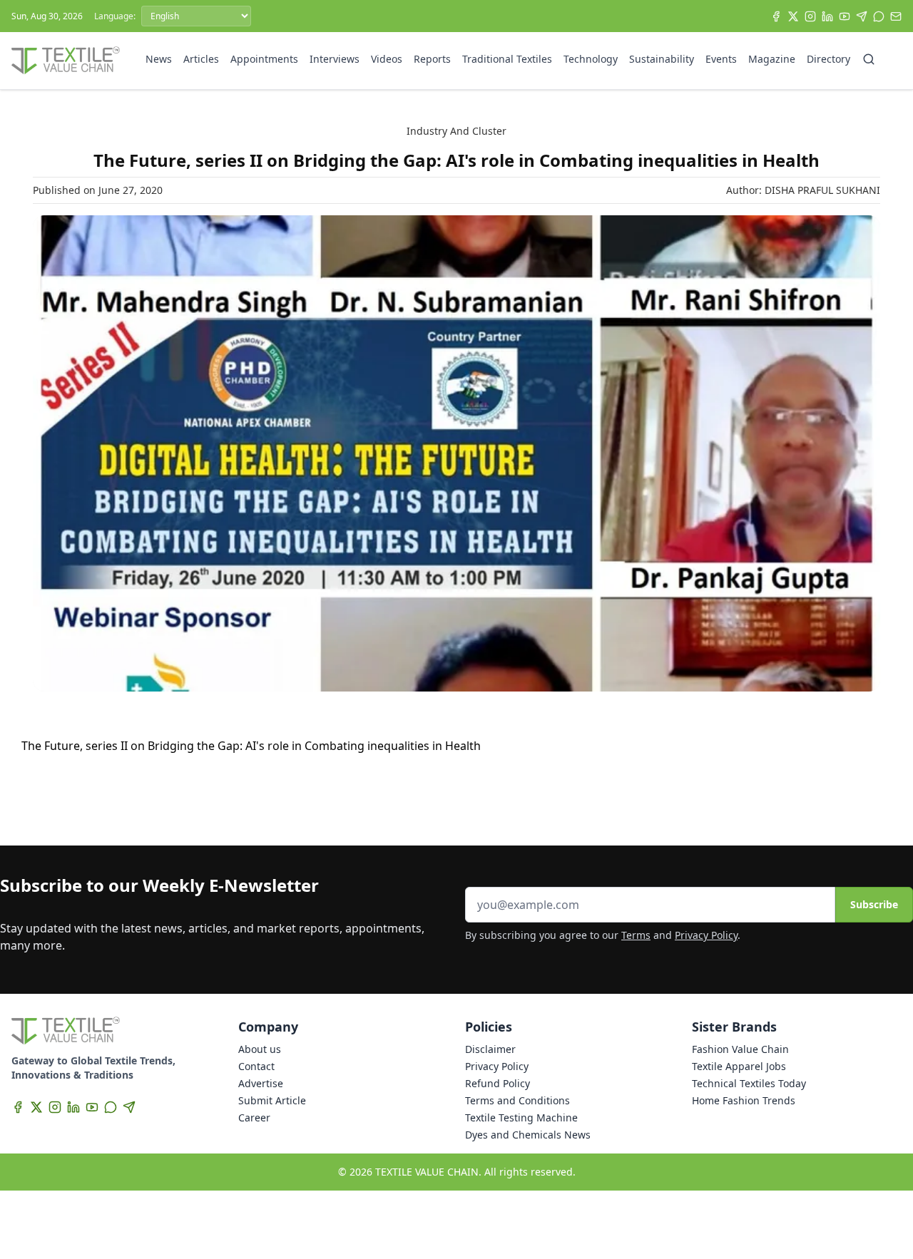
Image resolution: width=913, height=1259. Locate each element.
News (159, 59)
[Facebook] (776, 16)
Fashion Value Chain (740, 1049)
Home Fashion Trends (743, 1100)
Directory (828, 59)
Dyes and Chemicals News (528, 1134)
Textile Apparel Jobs (739, 1066)
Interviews (334, 59)
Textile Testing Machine (521, 1117)
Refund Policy (497, 1083)
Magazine (771, 59)
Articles (201, 59)
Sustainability (661, 59)
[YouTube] (844, 16)
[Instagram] (810, 16)
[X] (793, 16)
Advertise (260, 1083)
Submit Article (272, 1100)
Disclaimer (490, 1049)
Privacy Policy (706, 935)
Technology (590, 59)
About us (259, 1049)
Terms (636, 935)
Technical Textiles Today (749, 1083)
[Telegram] (861, 16)
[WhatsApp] (878, 16)
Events (721, 59)
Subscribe (874, 904)
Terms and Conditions (517, 1100)
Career (254, 1117)
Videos (386, 59)
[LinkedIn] (827, 16)
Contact (256, 1066)
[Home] (65, 60)
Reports (432, 59)
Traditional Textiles (507, 59)
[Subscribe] (896, 16)
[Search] (869, 59)
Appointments (264, 59)
